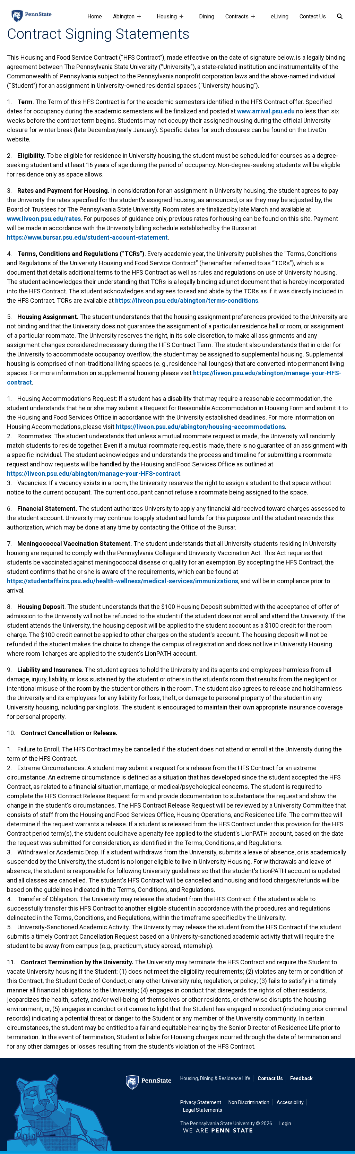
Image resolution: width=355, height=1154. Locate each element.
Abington (121, 19)
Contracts (234, 19)
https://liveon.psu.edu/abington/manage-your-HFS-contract (93, 473)
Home (94, 16)
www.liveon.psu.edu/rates (44, 218)
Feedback (301, 1078)
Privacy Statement (200, 1102)
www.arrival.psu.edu (266, 111)
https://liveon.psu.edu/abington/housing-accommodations (200, 426)
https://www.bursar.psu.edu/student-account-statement (87, 237)
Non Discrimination (248, 1102)
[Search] (339, 16)
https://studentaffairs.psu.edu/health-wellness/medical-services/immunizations (122, 581)
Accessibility (290, 1102)
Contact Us (313, 16)
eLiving (279, 16)
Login (285, 1123)
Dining (206, 16)
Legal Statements (202, 1110)
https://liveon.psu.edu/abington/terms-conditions (186, 300)
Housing (164, 19)
